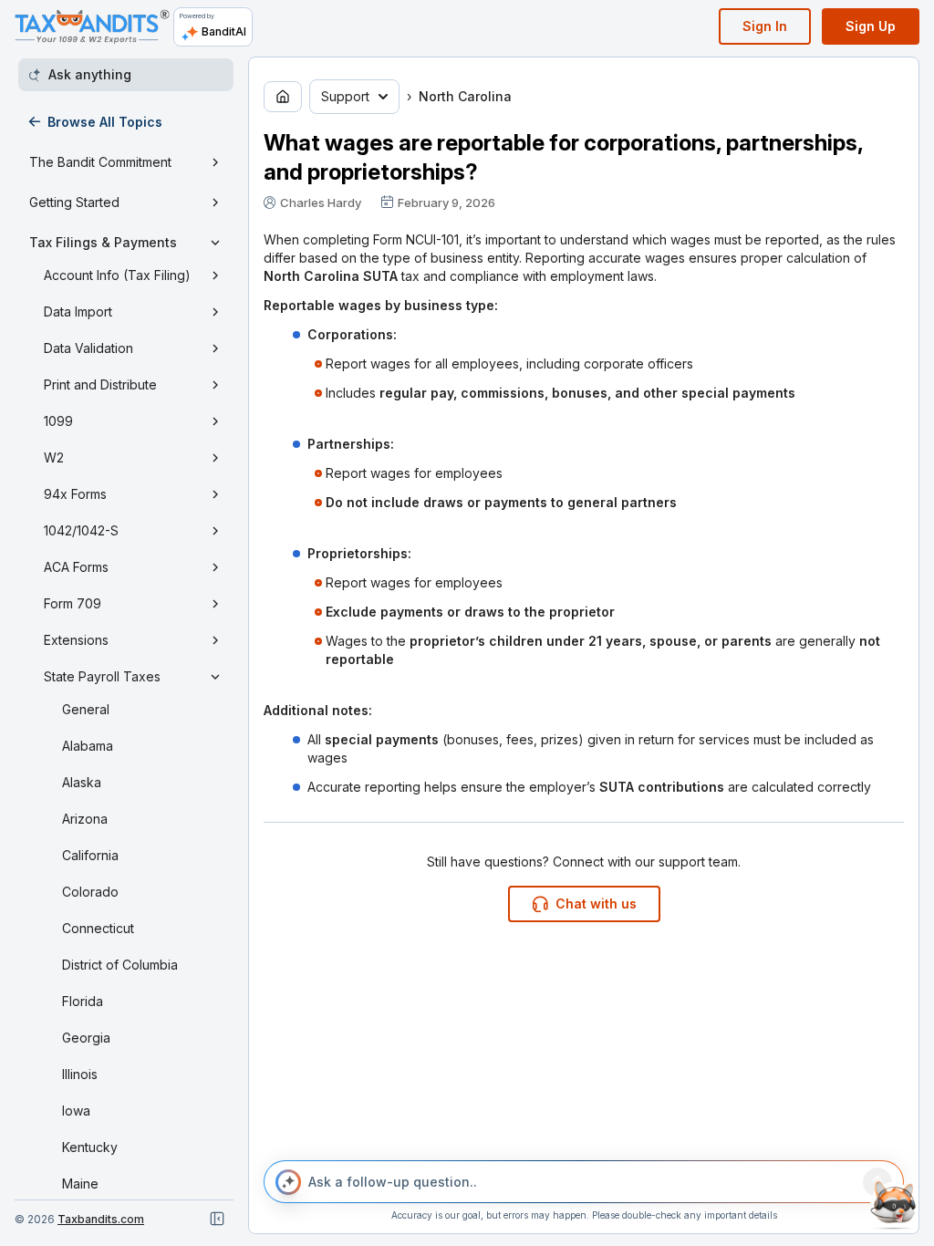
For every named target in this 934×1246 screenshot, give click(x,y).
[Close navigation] (217, 1219)
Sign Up (871, 26)
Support (345, 96)
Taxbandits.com (100, 1219)
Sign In (764, 26)
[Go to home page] (283, 96)
